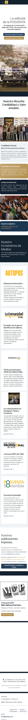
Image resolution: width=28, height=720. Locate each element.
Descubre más (8, 434)
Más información (7, 614)
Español (22, 709)
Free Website (13, 711)
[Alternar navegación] (2, 2)
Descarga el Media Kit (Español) (14, 34)
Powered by (23, 711)
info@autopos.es (7, 717)
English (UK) (13, 709)
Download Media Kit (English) (14, 38)
